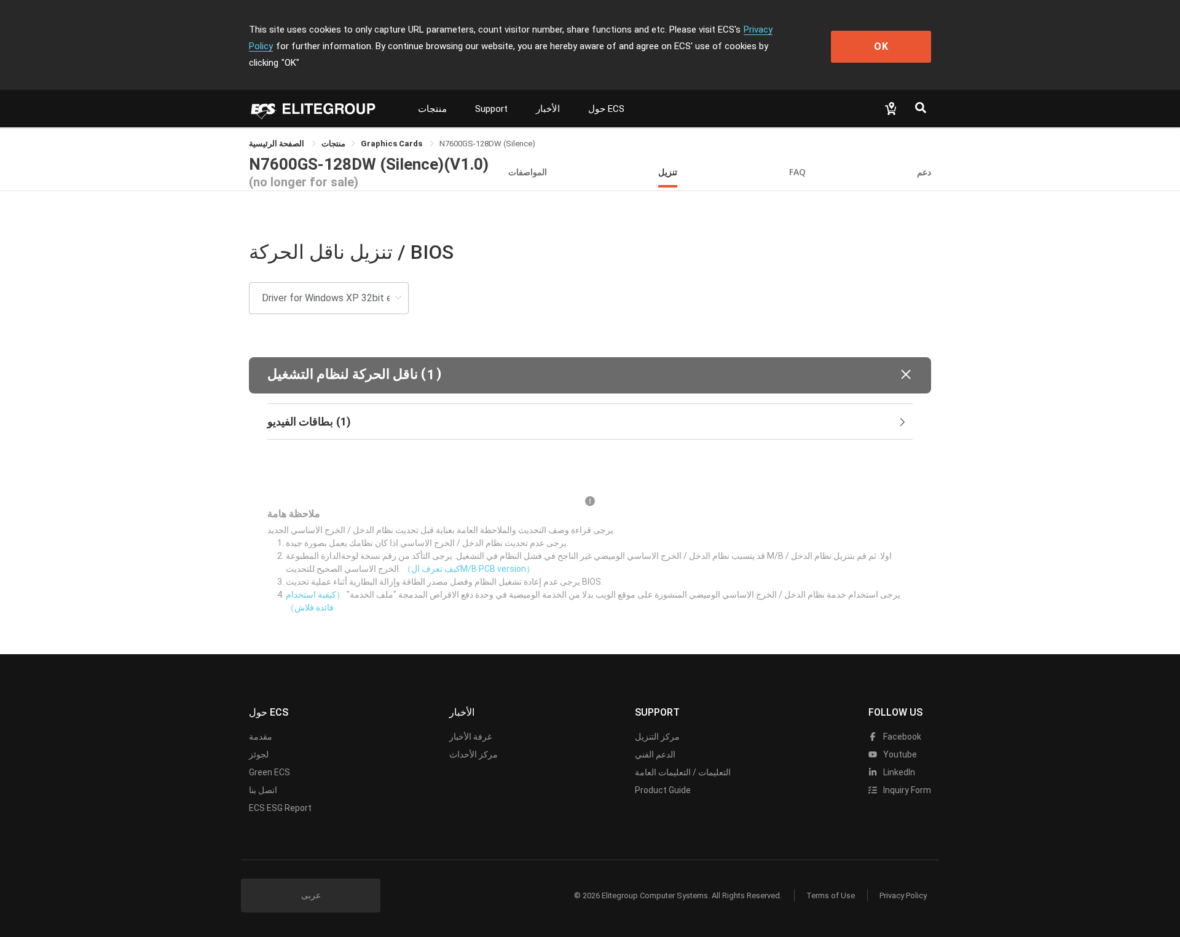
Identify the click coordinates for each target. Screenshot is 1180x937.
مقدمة (260, 736)
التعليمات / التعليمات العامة (683, 772)
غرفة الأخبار (470, 736)
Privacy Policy (903, 895)
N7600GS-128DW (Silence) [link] (487, 143)
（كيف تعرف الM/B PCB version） (469, 569)
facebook (901, 736)
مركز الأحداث (473, 754)
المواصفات (527, 172)
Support (491, 108)
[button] (590, 375)
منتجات (432, 108)
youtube (899, 754)
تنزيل (667, 172)
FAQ (797, 172)
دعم (924, 172)
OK (881, 46)
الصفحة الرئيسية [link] (277, 143)
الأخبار (548, 108)
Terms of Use (830, 895)
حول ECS (606, 108)
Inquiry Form (906, 790)
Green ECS (269, 772)
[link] (333, 143)
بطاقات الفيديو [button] (309, 421)
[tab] (590, 422)
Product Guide (663, 790)
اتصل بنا (263, 790)
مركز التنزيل (657, 736)
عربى (311, 895)
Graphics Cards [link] (392, 143)
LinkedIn (898, 772)
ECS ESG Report (280, 808)
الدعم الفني (655, 754)
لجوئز (259, 754)
